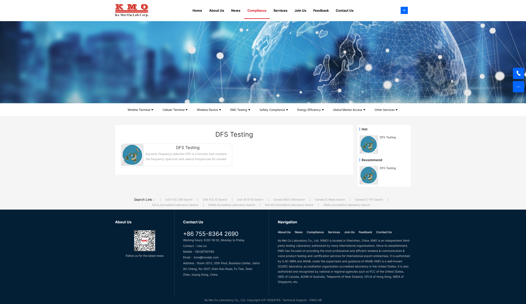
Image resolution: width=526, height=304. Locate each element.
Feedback (321, 10)
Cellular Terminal (174, 109)
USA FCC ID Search (215, 199)
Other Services (384, 109)
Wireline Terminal (139, 109)
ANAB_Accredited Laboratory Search (231, 204)
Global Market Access (347, 109)
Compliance (256, 10)
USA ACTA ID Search (250, 199)
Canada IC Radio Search (330, 199)
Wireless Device (207, 109)
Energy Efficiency (309, 109)
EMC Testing (238, 109)
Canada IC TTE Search (369, 199)
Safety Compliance (272, 109)
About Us (216, 10)
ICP (263, 300)
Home (197, 10)
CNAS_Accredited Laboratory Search (346, 204)
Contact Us (345, 10)
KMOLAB (316, 300)
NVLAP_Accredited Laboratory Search (289, 204)
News (235, 10)
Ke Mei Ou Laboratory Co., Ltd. (225, 300)
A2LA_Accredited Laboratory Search (175, 204)
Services (280, 10)
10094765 (273, 300)
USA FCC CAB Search (179, 199)
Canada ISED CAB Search (289, 199)
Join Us (300, 10)
